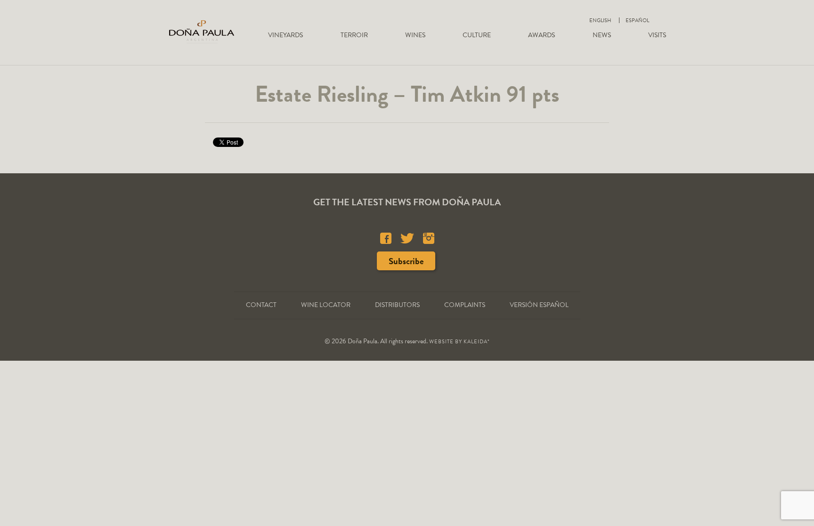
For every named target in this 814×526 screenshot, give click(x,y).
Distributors (397, 305)
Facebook (385, 238)
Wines (415, 35)
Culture (477, 35)
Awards (541, 35)
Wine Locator (325, 305)
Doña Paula (201, 31)
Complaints (464, 305)
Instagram (428, 238)
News (602, 35)
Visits (657, 35)
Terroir (354, 35)
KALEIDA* (477, 342)
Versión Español (539, 305)
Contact (261, 305)
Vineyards (285, 35)
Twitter (407, 238)
